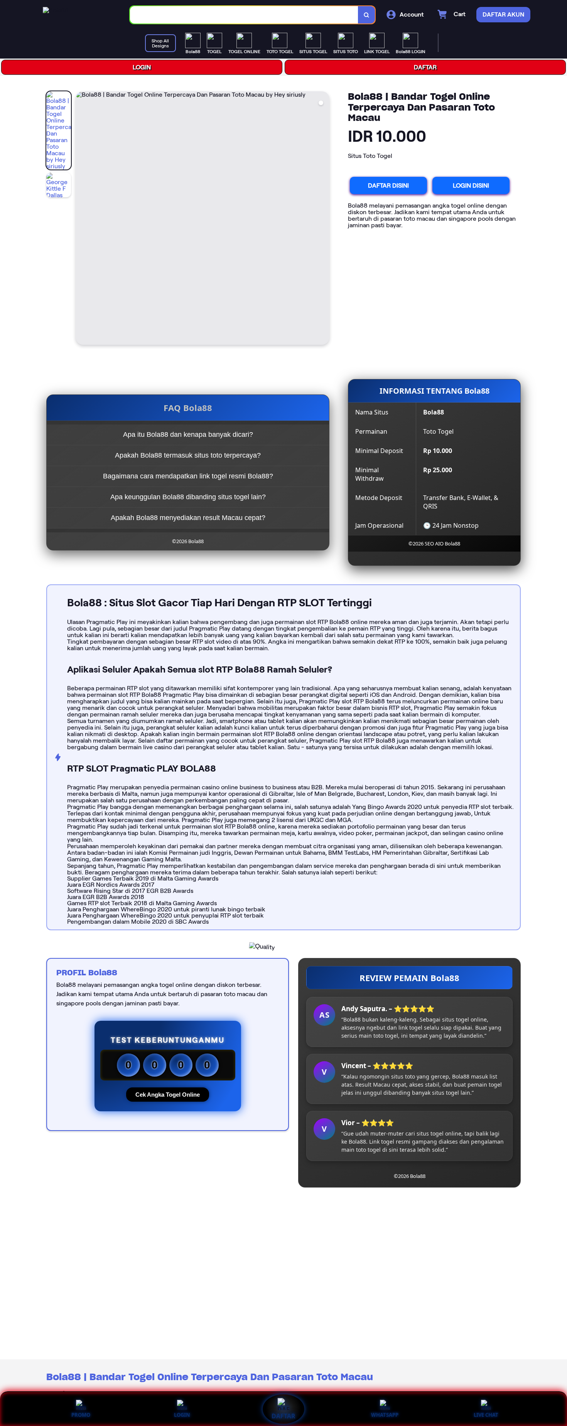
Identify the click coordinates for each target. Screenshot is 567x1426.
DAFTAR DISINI (388, 185)
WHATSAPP (384, 1414)
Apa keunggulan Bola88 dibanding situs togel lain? (188, 497)
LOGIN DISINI (471, 185)
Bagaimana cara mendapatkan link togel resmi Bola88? (188, 476)
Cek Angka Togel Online (167, 1094)
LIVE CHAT (486, 1414)
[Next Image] (323, 219)
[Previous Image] (82, 219)
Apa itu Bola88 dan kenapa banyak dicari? (188, 434)
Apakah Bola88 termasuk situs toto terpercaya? (188, 455)
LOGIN (142, 67)
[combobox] (244, 14)
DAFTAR (425, 67)
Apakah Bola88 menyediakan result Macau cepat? (188, 518)
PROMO (80, 1414)
